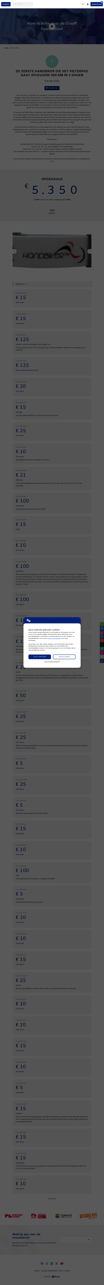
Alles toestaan (39, 657)
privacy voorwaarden (54, 638)
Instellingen (64, 657)
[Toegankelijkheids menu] (102, 2)
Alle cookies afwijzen (52, 661)
